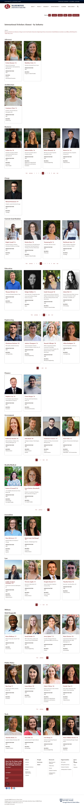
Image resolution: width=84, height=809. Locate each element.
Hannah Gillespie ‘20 (50, 343)
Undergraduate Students (52, 773)
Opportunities (55, 6)
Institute (27, 762)
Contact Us (20, 802)
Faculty (50, 768)
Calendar (63, 6)
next (54, 173)
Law (65, 31)
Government (49, 31)
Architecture (11, 31)
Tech (12, 33)
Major (65, 15)
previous (31, 173)
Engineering (39, 31)
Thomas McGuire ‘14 (11, 292)
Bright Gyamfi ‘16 (11, 242)
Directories (39, 762)
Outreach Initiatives (29, 767)
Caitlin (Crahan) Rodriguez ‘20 (10, 582)
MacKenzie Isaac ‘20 (69, 242)
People (39, 6)
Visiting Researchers (65, 764)
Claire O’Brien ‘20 (49, 686)
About (33, 6)
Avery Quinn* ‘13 (49, 636)
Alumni (38, 764)
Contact (27, 764)
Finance (44, 31)
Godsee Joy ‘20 (10, 150)
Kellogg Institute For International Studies (13, 801)
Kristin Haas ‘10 (29, 242)
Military (68, 31)
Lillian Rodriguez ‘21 (69, 343)
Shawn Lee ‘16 (67, 150)
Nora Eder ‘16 (29, 737)
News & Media (71, 6)
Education (34, 31)
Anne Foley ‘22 (67, 438)
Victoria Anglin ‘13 (30, 582)
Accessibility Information (10, 804)
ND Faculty (63, 762)
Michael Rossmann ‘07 (12, 201)
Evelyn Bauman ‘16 (11, 63)
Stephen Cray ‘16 (10, 396)
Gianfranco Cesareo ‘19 (50, 438)
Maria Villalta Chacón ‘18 (70, 737)
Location (54, 15)
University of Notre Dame (17, 799)
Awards (26, 769)
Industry (60, 15)
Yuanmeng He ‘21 (49, 242)
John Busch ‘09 (29, 438)
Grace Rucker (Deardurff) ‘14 (32, 489)
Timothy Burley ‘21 (11, 737)
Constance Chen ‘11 (11, 108)
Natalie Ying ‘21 (67, 686)
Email (7, 778)
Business (17, 31)
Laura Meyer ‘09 (29, 686)
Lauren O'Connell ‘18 (12, 488)
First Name (8, 767)
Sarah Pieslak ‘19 (30, 636)
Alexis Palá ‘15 (67, 292)
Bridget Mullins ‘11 (30, 292)
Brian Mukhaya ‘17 (11, 636)
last (57, 173)
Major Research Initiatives (52, 763)
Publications (51, 765)
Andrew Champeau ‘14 (31, 343)
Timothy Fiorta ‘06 (68, 582)
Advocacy (6, 31)
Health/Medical (55, 31)
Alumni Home (76, 15)
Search (77, 7)
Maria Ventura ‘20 (68, 636)
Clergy (20, 31)
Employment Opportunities (28, 772)
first (26, 173)
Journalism (61, 31)
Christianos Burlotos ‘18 (12, 343)
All (49, 15)
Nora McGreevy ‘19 (11, 538)
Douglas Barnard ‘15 (49, 582)
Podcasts (75, 767)
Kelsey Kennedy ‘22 (49, 150)
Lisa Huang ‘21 (48, 737)
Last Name (8, 772)
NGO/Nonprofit (73, 31)
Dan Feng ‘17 (9, 686)
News (75, 764)
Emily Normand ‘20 (49, 292)
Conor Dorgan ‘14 (30, 396)
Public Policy (7, 33)
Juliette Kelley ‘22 (30, 150)
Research (45, 6)
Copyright (7, 799)
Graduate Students (53, 770)
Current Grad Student (27, 31)
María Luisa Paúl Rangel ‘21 (32, 538)
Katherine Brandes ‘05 (12, 438)
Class (70, 15)
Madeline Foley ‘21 (30, 63)
